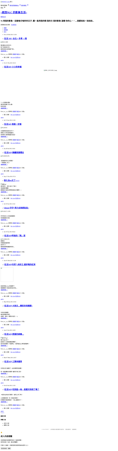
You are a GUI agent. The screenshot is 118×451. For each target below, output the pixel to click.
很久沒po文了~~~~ (11, 180)
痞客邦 (15, 54)
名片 (5, 31)
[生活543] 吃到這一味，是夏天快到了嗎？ (21, 389)
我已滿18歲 (4, 448)
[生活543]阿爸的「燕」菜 (14, 236)
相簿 (5, 28)
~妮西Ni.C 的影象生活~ (14, 12)
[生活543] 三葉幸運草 (13, 362)
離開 (9, 448)
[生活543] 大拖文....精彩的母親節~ (18, 306)
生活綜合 (13, 24)
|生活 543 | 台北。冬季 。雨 (15, 38)
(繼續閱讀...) (4, 51)
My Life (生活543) (15, 57)
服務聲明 (74, 429)
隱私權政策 (68, 429)
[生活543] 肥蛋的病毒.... (14, 334)
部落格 (6, 30)
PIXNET (47, 429)
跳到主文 (3, 17)
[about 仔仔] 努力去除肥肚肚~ (16, 208)
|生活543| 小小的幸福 (13, 67)
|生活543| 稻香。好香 (13, 124)
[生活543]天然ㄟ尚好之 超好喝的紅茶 (19, 264)
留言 (18, 54)
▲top (2, 60)
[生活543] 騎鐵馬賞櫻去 (14, 152)
